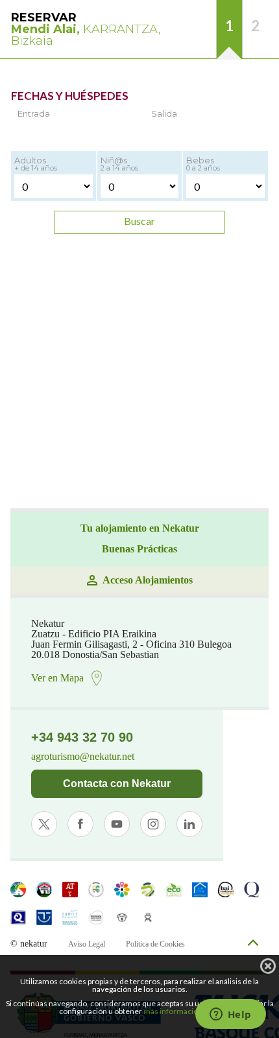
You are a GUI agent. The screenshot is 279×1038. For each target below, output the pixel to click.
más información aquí (181, 1011)
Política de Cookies (155, 944)
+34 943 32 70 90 (82, 737)
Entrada (34, 113)
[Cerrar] (268, 966)
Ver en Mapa (57, 677)
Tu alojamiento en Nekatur (139, 528)
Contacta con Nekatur (117, 783)
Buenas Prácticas (139, 549)
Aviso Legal (86, 944)
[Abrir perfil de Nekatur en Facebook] (80, 824)
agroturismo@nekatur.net (82, 756)
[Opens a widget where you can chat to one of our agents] (230, 1015)
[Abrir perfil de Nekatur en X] (44, 824)
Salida (164, 113)
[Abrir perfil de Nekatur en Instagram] (153, 824)
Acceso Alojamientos (148, 580)
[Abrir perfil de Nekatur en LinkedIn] (189, 824)
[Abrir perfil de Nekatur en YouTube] (117, 824)
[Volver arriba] (253, 944)
